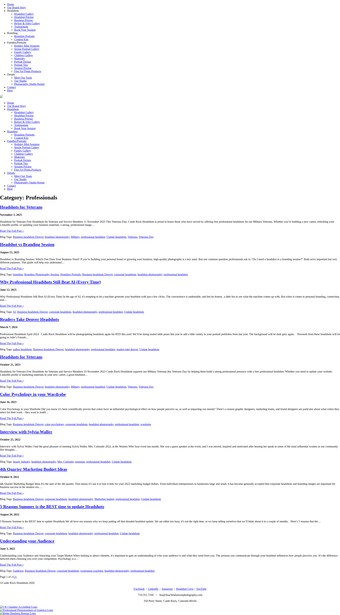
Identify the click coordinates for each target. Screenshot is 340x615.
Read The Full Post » (12, 230)
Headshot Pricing (23, 17)
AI (14, 311)
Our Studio (20, 80)
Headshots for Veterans (21, 207)
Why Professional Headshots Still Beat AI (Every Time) (50, 282)
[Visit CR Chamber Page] (18, 606)
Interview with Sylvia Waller (26, 432)
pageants (80, 461)
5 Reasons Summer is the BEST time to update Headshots (52, 506)
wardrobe (145, 424)
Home (10, 4)
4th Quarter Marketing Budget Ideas (33, 469)
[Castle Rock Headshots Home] (1, 96)
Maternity (19, 58)
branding (18, 274)
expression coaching (91, 570)
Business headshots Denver (28, 236)
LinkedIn (153, 588)
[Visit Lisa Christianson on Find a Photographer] (26, 610)
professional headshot (93, 236)
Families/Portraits (16, 141)
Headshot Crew (185, 588)
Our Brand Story (16, 7)
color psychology (54, 424)
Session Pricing (22, 68)
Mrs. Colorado (65, 461)
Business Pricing (23, 20)
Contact (11, 87)
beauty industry (21, 461)
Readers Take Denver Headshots (29, 319)
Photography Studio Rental (29, 84)
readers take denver (127, 349)
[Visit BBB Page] (18, 613)
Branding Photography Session (41, 274)
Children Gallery (23, 55)
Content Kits (21, 39)
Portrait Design (22, 61)
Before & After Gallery (27, 23)
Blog (10, 90)
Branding (12, 131)
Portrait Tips (21, 64)
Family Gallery (22, 52)
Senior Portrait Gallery (26, 48)
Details (11, 172)
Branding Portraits (24, 36)
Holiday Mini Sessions (26, 45)
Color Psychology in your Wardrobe (33, 394)
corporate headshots (125, 274)
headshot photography (57, 236)
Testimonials (21, 26)
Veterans (132, 236)
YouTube (201, 588)
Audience (18, 570)
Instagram (167, 588)
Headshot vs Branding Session (27, 244)
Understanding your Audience (27, 541)
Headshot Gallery (24, 13)
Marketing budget (104, 499)
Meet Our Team (23, 77)
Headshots (13, 109)
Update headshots (116, 236)
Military (75, 236)
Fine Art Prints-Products (27, 71)
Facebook (139, 588)
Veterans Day (146, 236)
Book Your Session (25, 29)
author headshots (22, 349)
